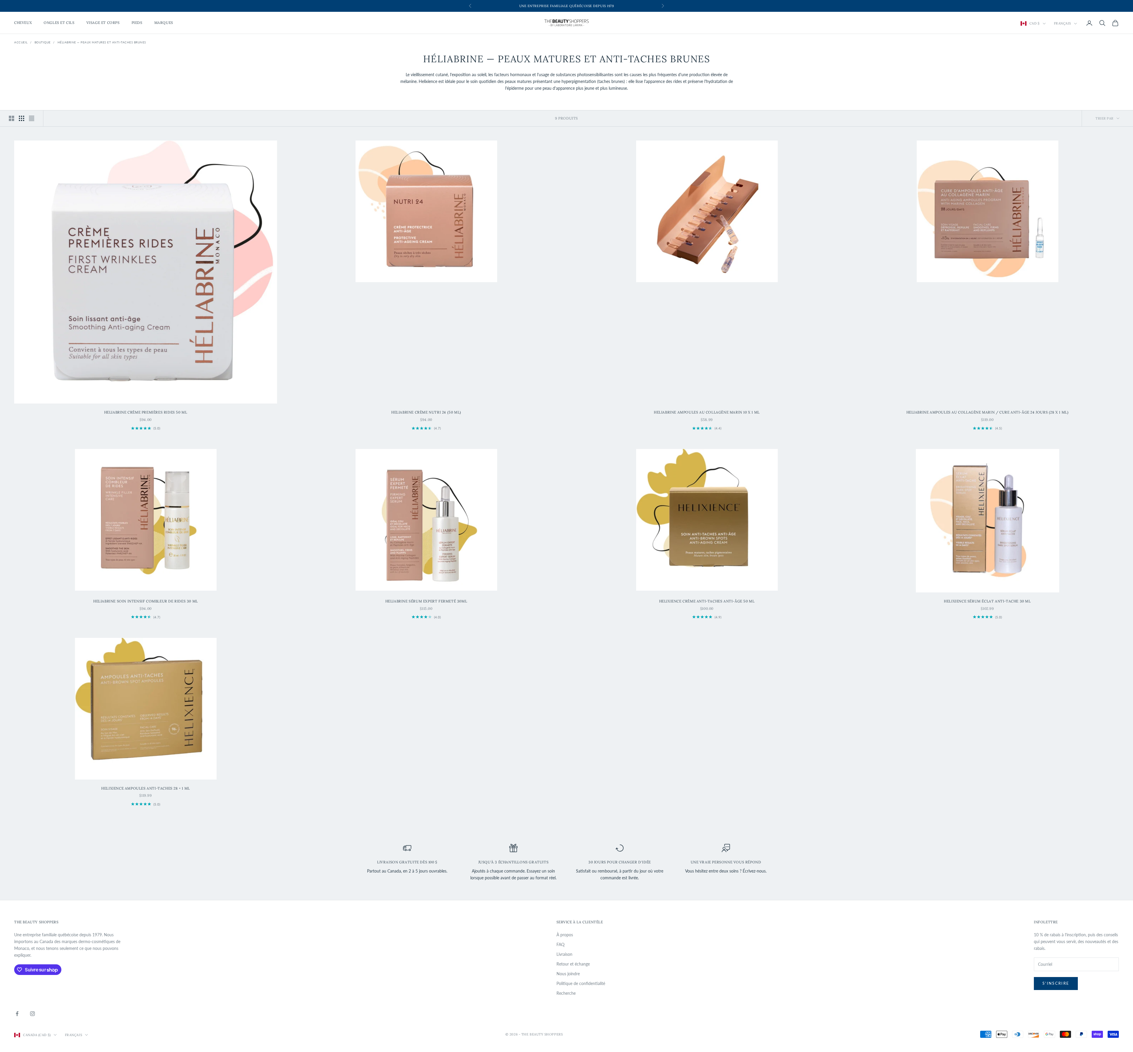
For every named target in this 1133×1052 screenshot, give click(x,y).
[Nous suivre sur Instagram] (32, 1014)
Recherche (566, 993)
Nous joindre (568, 973)
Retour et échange (573, 963)
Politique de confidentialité (580, 983)
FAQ (560, 944)
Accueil (21, 42)
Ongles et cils (59, 23)
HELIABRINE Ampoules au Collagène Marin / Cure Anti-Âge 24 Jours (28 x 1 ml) (987, 412)
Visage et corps (103, 23)
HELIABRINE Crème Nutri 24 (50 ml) (426, 412)
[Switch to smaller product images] (21, 118)
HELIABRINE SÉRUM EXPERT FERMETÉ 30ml (426, 601)
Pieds (137, 23)
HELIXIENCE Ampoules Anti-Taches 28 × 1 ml (145, 788)
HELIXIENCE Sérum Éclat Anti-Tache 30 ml (987, 601)
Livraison (564, 954)
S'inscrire (1055, 983)
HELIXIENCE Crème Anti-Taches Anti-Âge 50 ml (707, 601)
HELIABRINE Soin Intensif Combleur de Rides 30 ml (145, 601)
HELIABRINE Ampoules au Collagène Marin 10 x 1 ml (707, 412)
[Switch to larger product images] (11, 118)
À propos (564, 934)
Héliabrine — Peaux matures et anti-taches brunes (102, 42)
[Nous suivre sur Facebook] (17, 1014)
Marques (163, 23)
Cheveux (23, 23)
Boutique (43, 42)
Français (1062, 24)
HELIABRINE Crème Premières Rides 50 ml (145, 412)
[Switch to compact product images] (31, 118)
